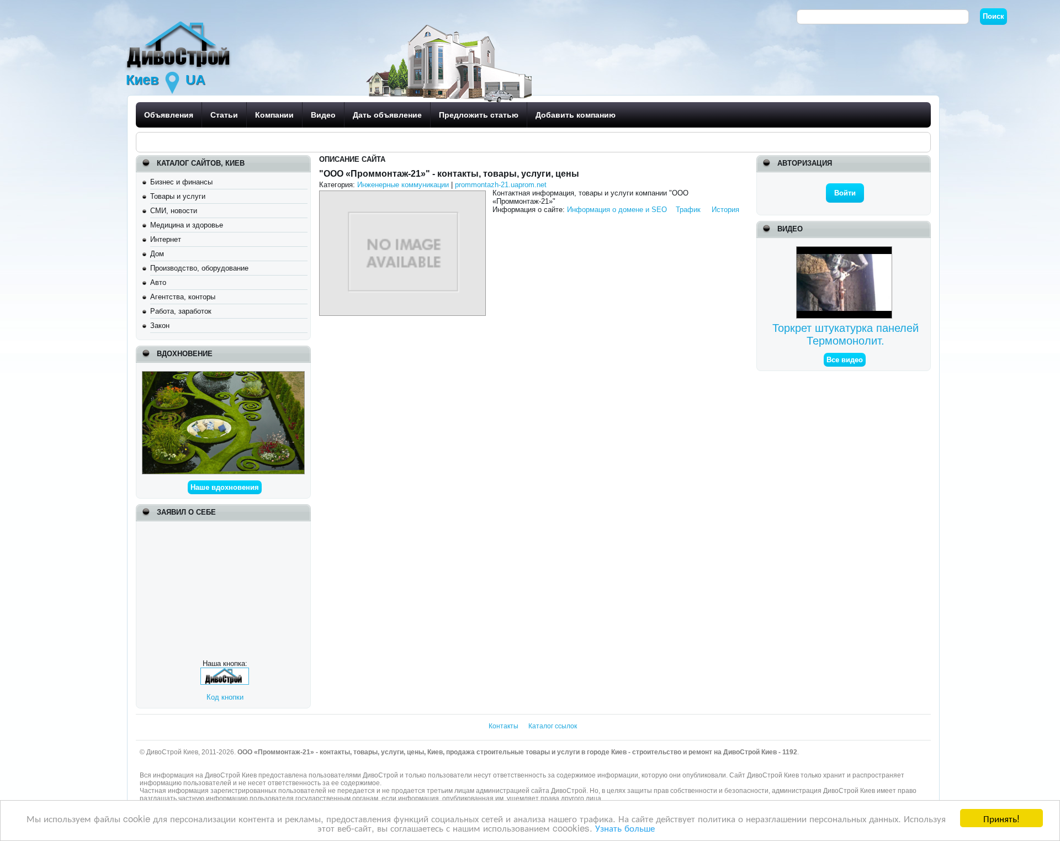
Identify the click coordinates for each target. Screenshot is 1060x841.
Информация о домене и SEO (617, 209)
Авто (158, 282)
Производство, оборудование (199, 268)
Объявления (168, 114)
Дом (157, 254)
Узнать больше (625, 827)
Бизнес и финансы (181, 182)
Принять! (1001, 818)
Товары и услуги (177, 196)
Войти (845, 193)
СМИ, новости (173, 211)
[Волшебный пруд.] (223, 375)
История (725, 209)
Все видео (844, 360)
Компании (274, 114)
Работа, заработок (180, 311)
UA (195, 79)
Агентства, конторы (182, 297)
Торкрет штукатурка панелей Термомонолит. (845, 334)
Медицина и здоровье (186, 225)
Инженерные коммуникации (403, 185)
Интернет (165, 239)
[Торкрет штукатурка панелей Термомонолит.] (845, 250)
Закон (159, 325)
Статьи (224, 114)
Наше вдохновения (224, 487)
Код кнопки (224, 697)
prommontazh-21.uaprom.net (501, 185)
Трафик (688, 209)
